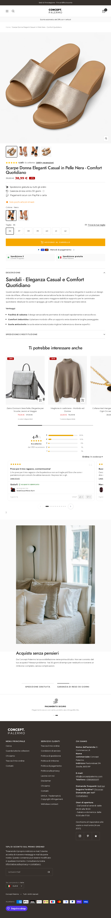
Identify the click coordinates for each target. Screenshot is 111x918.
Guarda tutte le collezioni (17, 751)
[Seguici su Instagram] (80, 836)
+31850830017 (92, 779)
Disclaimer (46, 781)
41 (56, 231)
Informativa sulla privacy (17, 864)
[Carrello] (103, 11)
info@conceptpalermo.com (89, 776)
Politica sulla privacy (50, 771)
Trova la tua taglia (96, 225)
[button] (54, 715)
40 (47, 231)
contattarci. (35, 864)
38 (28, 231)
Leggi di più (15, 478)
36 (10, 231)
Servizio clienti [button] (50, 741)
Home (8, 27)
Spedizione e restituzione (21, 334)
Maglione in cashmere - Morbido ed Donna (67, 409)
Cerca (9, 746)
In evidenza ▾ (96, 456)
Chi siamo (10, 756)
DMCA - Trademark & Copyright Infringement (52, 797)
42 (65, 231)
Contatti (9, 766)
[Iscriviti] (48, 872)
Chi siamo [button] (81, 741)
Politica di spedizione (51, 756)
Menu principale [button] (15, 741)
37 (19, 231)
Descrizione (13, 273)
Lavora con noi (47, 776)
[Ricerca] (13, 11)
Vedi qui (101, 786)
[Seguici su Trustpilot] (96, 836)
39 (37, 231)
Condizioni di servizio (51, 751)
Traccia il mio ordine (15, 761)
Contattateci (82, 796)
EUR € (15, 886)
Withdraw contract (49, 804)
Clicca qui (98, 789)
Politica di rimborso (50, 761)
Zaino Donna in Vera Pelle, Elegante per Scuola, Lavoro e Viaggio (25, 409)
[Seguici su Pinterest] (88, 836)
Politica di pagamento (51, 766)
